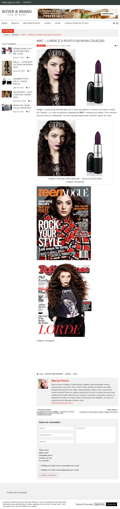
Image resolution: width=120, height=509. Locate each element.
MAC (75, 374)
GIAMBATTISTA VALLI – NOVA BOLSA (20, 81)
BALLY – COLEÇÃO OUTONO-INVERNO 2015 (23, 64)
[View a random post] (114, 23)
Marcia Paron (54, 46)
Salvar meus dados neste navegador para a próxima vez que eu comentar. (45, 455)
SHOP (57, 23)
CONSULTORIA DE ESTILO (76, 23)
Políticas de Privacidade (17, 493)
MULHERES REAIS (31, 23)
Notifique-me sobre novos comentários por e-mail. (60, 466)
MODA (4, 23)
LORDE (68, 374)
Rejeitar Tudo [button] (99, 504)
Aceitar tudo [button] (111, 504)
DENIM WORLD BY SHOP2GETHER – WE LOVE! (22, 51)
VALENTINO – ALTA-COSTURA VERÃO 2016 (23, 94)
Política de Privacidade (84, 504)
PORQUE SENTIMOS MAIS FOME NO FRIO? (99, 412)
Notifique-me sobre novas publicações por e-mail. (60, 470)
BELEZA (15, 23)
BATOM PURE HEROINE (54, 374)
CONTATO (27, 2)
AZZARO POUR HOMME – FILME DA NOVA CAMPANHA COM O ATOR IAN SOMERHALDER (55, 413)
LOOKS (47, 23)
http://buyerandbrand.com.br (62, 403)
